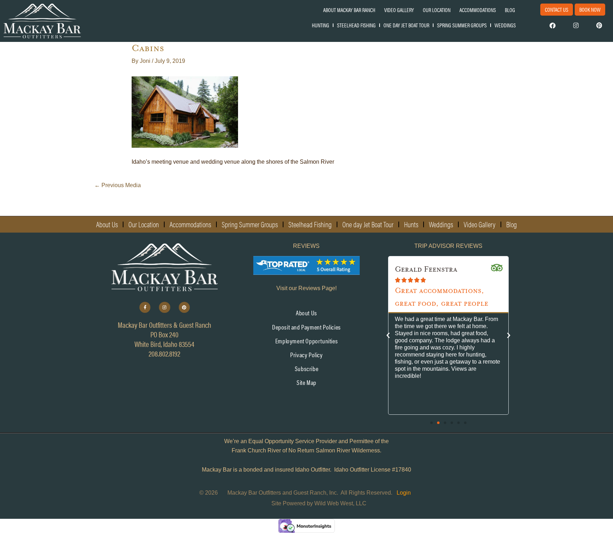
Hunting (320, 25)
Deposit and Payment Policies (306, 326)
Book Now (590, 9)
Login (404, 493)
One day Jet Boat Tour (406, 25)
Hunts (411, 224)
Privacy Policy (306, 354)
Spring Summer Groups (462, 25)
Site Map (306, 382)
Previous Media (117, 185)
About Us (107, 224)
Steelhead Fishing (356, 25)
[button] (388, 335)
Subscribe (306, 368)
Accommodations (477, 10)
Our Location (437, 10)
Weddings (505, 25)
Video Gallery (399, 10)
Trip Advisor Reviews (448, 246)
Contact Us (556, 9)
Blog (510, 10)
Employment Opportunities (306, 340)
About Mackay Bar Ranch (349, 10)
